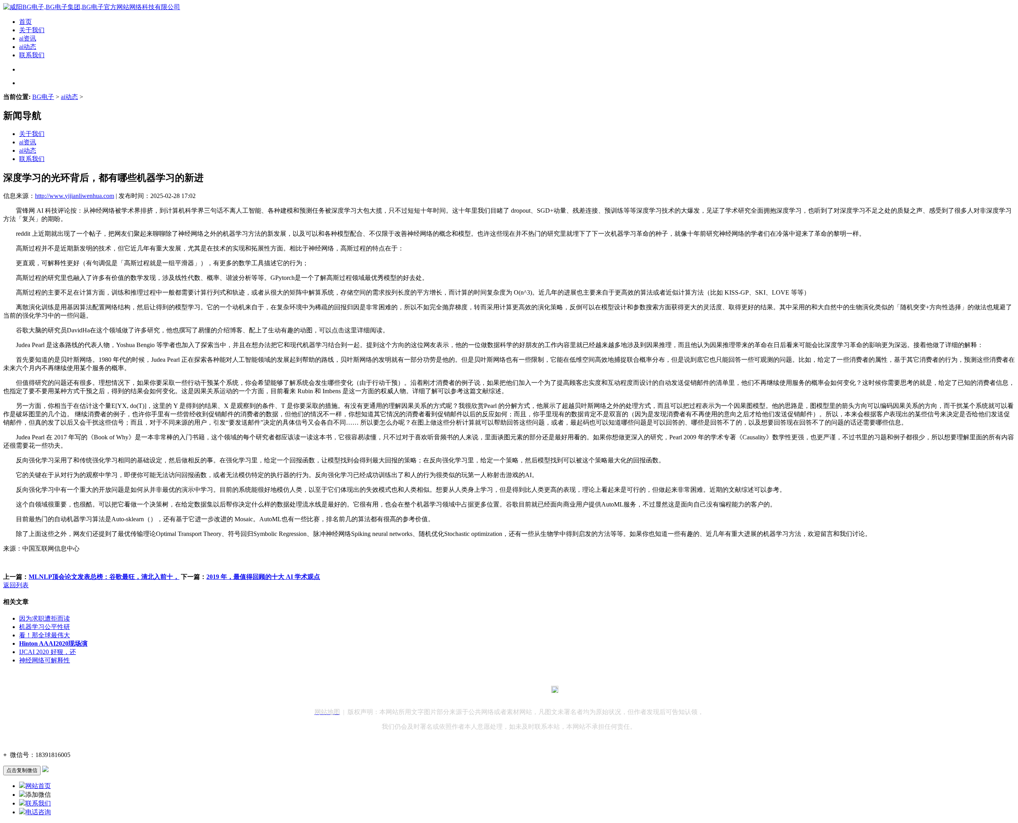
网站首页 (38, 785)
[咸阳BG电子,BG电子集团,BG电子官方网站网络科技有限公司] (91, 7)
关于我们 (32, 30)
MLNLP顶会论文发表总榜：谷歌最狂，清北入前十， (104, 576)
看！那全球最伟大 (44, 635)
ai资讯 (27, 38)
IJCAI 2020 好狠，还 (47, 651)
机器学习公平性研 (44, 626)
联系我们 (32, 55)
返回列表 (16, 585)
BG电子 (43, 96)
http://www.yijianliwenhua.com (74, 195)
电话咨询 (38, 812)
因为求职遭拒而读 (44, 618)
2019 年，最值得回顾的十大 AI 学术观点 (263, 576)
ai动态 (27, 46)
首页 (25, 21)
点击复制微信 (21, 770)
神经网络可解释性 (44, 660)
